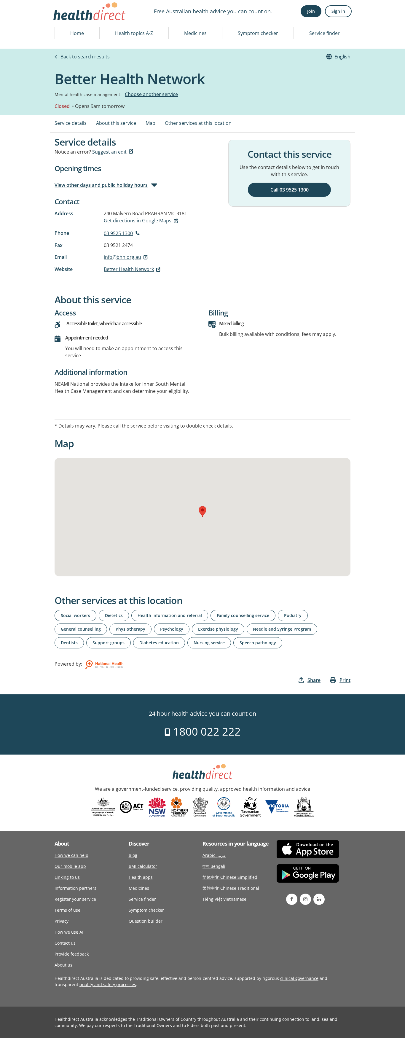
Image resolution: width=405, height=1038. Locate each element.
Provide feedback (72, 954)
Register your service (75, 899)
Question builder (145, 921)
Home (77, 33)
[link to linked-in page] (319, 899)
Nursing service (209, 642)
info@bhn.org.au (122, 257)
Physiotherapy (130, 629)
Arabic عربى (214, 855)
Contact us (65, 943)
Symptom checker (258, 33)
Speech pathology (258, 642)
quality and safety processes (107, 984)
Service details (71, 123)
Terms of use (67, 910)
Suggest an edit (109, 152)
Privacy (61, 921)
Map (150, 123)
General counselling (81, 629)
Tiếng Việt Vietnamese (224, 899)
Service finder (324, 33)
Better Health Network (129, 269)
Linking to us (67, 877)
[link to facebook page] (291, 899)
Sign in (338, 11)
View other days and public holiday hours (101, 185)
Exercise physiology (218, 629)
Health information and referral (170, 615)
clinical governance (299, 978)
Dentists (69, 642)
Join (311, 11)
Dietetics (114, 615)
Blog (133, 855)
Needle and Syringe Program (282, 629)
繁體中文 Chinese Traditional (231, 888)
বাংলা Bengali (214, 866)
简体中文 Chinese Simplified (230, 877)
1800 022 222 (205, 731)
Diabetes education (159, 642)
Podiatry (293, 615)
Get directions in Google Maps (137, 220)
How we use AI (69, 932)
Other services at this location (198, 123)
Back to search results (85, 56)
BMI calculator (143, 866)
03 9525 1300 (118, 233)
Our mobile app (70, 866)
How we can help (71, 855)
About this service (116, 123)
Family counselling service (243, 615)
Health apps (141, 877)
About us (63, 965)
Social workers (75, 615)
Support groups (109, 642)
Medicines (195, 33)
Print (344, 680)
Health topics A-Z (134, 33)
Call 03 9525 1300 (289, 189)
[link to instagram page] (305, 899)
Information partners (75, 888)
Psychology (171, 629)
